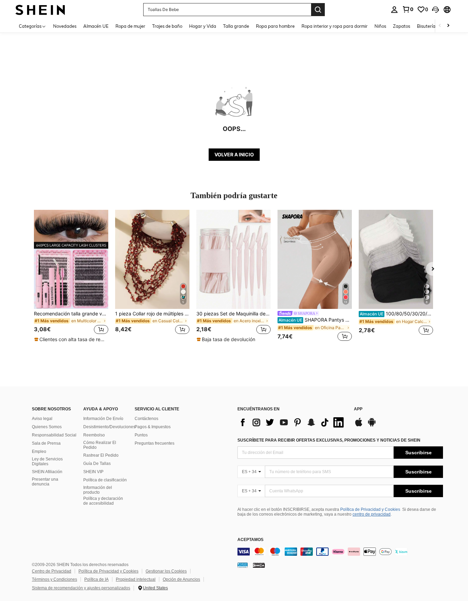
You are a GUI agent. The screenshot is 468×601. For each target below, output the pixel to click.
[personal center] (394, 9)
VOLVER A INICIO (234, 154)
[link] (408, 9)
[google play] (372, 425)
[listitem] (71, 276)
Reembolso (94, 435)
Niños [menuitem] (380, 26)
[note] (71, 339)
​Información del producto (97, 490)
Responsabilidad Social (54, 435)
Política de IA (96, 579)
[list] (292, 422)
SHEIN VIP (93, 471)
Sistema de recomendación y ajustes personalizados (81, 588)
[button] (435, 9)
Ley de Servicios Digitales (47, 461)
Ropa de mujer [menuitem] (130, 26)
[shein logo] (40, 9)
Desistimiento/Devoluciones (109, 426)
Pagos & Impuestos (153, 426)
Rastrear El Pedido (101, 455)
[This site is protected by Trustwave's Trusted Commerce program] (242, 564)
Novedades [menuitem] (64, 26)
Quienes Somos (47, 426)
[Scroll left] (440, 26)
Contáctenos (146, 418)
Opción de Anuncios (181, 579)
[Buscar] (318, 9)
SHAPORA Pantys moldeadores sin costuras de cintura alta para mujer (315, 320)
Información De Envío (103, 418)
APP (358, 409)
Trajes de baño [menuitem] (167, 26)
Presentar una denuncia (45, 481)
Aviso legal (42, 418)
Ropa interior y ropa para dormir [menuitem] (334, 26)
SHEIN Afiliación (47, 471)
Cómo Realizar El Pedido (99, 445)
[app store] (359, 425)
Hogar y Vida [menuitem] (202, 26)
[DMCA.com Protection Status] (259, 564)
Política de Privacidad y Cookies (370, 509)
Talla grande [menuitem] (236, 26)
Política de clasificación (105, 480)
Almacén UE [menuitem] (96, 26)
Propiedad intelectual (136, 579)
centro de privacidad (372, 514)
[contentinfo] (340, 552)
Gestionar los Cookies (166, 571)
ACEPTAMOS (250, 540)
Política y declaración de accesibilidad (103, 501)
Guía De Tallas (97, 463)
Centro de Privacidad (51, 571)
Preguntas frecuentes (154, 443)
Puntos (141, 435)
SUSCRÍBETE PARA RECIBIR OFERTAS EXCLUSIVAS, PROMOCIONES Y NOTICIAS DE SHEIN (328, 440)
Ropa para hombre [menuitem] (275, 26)
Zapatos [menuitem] (401, 26)
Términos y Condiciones (54, 579)
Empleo (39, 451)
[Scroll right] (448, 26)
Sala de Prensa (46, 443)
